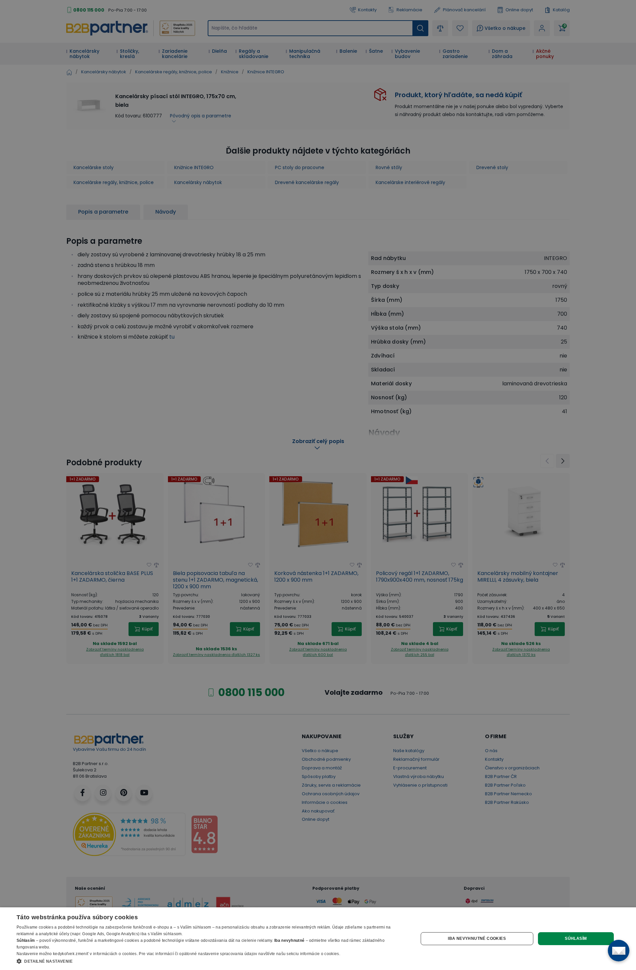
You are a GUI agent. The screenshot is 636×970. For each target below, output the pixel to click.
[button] (211, 961)
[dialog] (318, 938)
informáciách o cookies (115, 953)
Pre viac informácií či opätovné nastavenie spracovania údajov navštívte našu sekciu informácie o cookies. (239, 953)
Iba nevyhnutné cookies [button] (477, 938)
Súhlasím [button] (576, 938)
